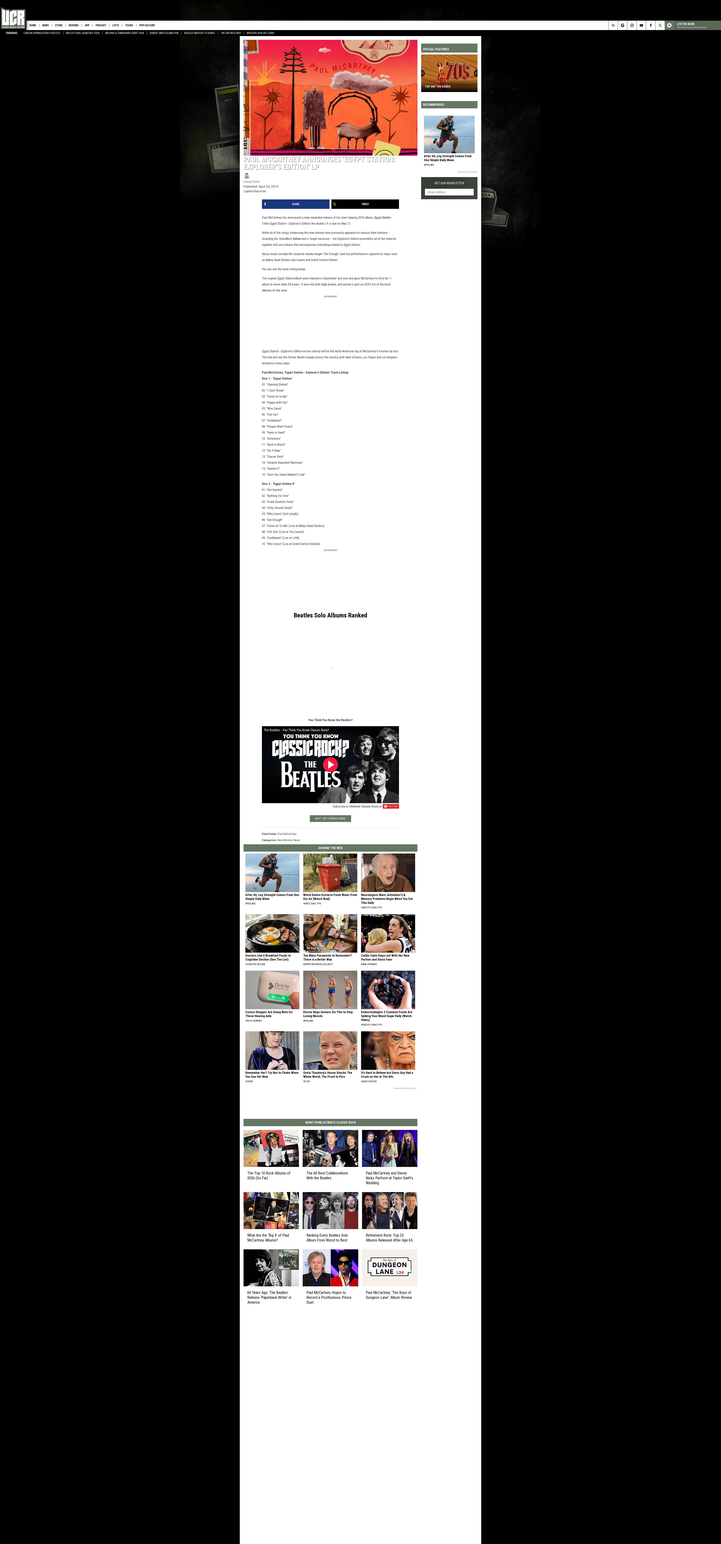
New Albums (284, 840)
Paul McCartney (287, 833)
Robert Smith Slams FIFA (164, 33)
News (45, 25)
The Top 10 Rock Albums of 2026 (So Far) (268, 1175)
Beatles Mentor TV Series (199, 33)
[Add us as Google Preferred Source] (622, 25)
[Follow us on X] (660, 25)
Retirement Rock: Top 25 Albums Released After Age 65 (389, 1237)
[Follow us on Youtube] (641, 25)
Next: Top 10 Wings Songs (330, 818)
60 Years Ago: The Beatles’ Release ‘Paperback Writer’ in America (269, 1297)
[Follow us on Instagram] (632, 25)
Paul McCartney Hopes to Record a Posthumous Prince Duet (328, 1297)
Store (59, 25)
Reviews (74, 25)
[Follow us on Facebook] (650, 25)
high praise (328, 284)
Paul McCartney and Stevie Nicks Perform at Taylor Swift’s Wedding (389, 1178)
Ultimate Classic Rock (363, 806)
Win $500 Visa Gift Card (260, 33)
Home (32, 25)
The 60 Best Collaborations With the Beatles (327, 1175)
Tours (129, 25)
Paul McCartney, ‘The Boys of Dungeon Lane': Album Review (389, 1295)
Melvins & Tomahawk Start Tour (124, 33)
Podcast (101, 25)
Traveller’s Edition (290, 239)
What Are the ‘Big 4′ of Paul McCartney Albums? (268, 1237)
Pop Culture (147, 25)
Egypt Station (382, 217)
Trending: (12, 33)
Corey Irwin (251, 181)
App (87, 25)
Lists (115, 25)
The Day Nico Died (231, 33)
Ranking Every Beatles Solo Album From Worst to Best (327, 1237)
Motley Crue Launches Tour (83, 33)
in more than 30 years (284, 284)
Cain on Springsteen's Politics (42, 33)
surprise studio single (307, 254)
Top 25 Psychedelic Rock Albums (447, 86)
